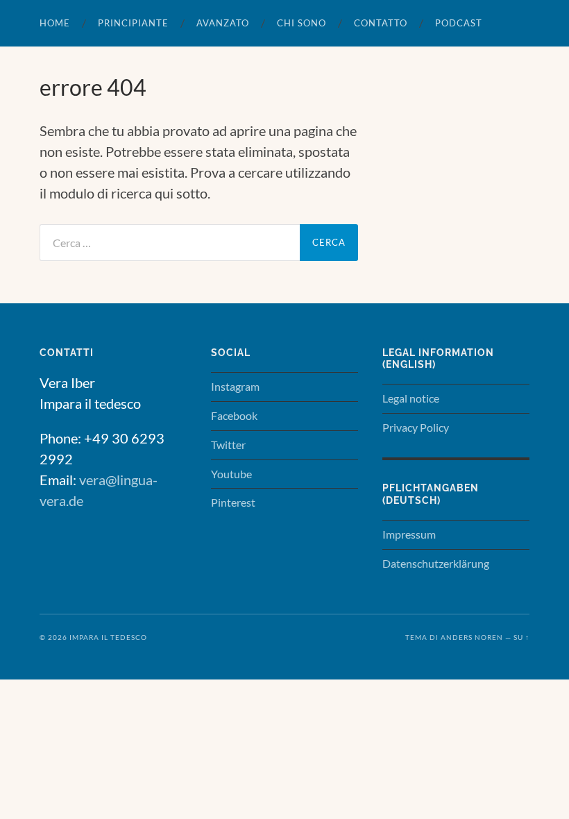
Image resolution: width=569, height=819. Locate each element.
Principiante (133, 22)
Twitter (228, 444)
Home (55, 22)
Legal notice (410, 398)
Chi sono (301, 22)
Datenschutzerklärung (435, 563)
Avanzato (222, 22)
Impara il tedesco (108, 637)
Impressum (409, 534)
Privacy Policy (415, 427)
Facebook (234, 415)
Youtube (231, 473)
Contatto (380, 22)
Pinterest (233, 502)
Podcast (458, 22)
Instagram (235, 386)
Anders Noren (472, 637)
